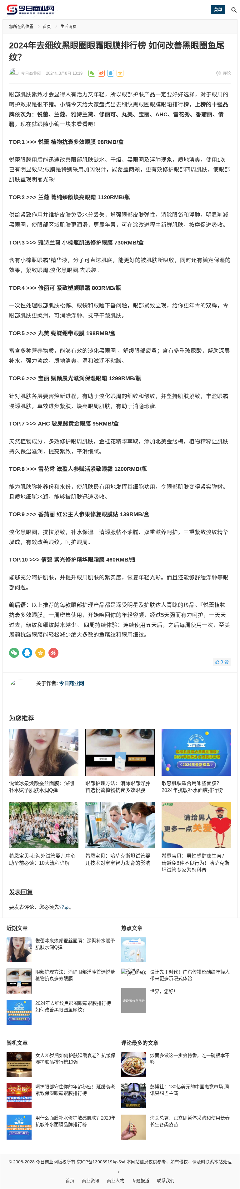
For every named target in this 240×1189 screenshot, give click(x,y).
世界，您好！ (164, 991)
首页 (47, 26)
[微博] (53, 653)
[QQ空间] (40, 653)
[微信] (14, 653)
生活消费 (68, 26)
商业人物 (115, 1180)
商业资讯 (90, 1180)
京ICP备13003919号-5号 (101, 1161)
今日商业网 (31, 73)
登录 (64, 907)
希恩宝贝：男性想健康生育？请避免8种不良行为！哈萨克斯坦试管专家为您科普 (195, 863)
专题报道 (140, 1180)
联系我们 (165, 1180)
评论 (227, 73)
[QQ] (27, 653)
